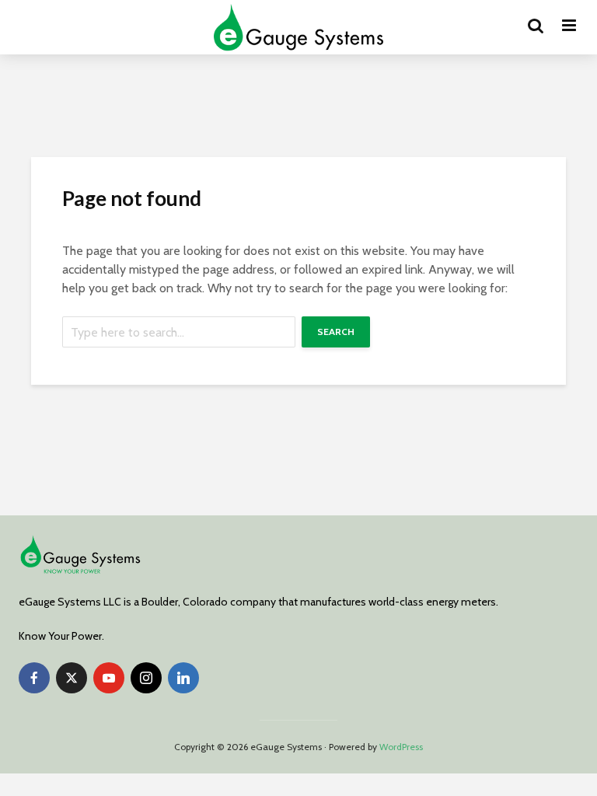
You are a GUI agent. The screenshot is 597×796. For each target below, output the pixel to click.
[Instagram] (146, 677)
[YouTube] (108, 677)
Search (335, 331)
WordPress (401, 746)
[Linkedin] (183, 677)
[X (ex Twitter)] (71, 677)
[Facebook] (34, 677)
